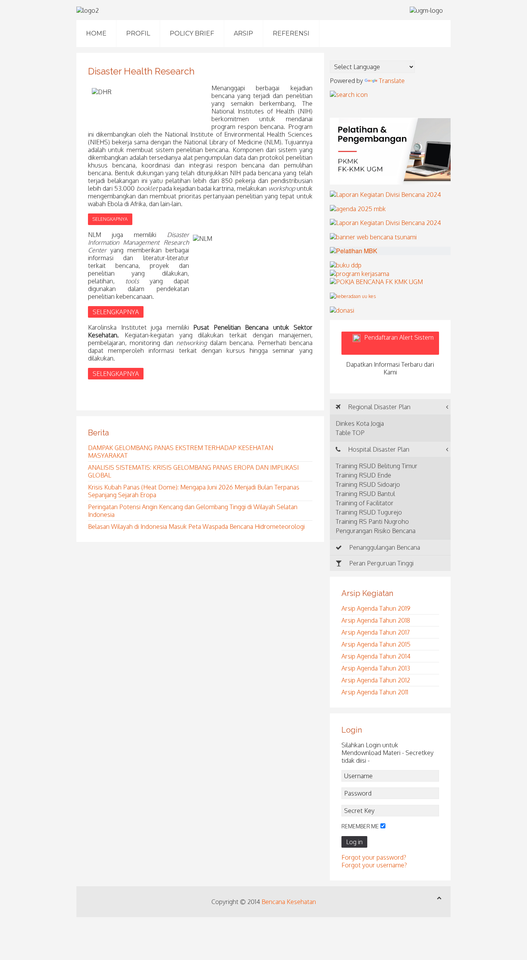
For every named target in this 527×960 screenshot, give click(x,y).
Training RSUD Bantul (365, 494)
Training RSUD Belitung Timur (376, 466)
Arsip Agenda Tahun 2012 (375, 680)
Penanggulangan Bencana (384, 547)
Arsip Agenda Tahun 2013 (375, 668)
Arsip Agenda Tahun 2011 (374, 692)
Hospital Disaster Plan (377, 449)
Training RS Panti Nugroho (372, 521)
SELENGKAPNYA (110, 219)
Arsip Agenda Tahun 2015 (375, 644)
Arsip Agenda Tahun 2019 (375, 608)
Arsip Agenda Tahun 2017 (375, 632)
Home (96, 33)
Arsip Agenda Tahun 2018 (375, 620)
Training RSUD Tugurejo (369, 512)
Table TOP (350, 433)
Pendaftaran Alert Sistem (399, 343)
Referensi (291, 33)
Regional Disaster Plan (378, 407)
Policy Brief (192, 33)
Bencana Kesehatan (289, 902)
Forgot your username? (374, 865)
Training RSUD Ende (363, 475)
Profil (138, 33)
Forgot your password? (373, 857)
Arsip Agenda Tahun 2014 (375, 656)
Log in (354, 842)
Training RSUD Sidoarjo (368, 484)
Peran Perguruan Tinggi (381, 563)
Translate (392, 81)
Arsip (243, 33)
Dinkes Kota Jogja (360, 423)
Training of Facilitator (365, 503)
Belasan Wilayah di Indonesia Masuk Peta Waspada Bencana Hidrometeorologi (196, 526)
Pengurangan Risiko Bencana (376, 531)
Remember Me (360, 826)
